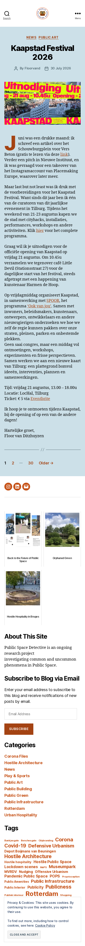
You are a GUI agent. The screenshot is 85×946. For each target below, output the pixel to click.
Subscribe (19, 729)
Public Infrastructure (23, 802)
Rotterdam (14, 808)
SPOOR (52, 300)
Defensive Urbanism (51, 846)
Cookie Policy (45, 925)
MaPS (43, 867)
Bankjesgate (11, 840)
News (31, 37)
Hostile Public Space (53, 861)
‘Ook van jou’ (39, 306)
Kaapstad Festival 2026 (42, 52)
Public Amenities (16, 881)
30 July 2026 (61, 68)
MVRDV (10, 872)
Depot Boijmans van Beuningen (30, 851)
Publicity (35, 887)
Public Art (48, 37)
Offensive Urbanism (51, 872)
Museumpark (62, 866)
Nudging (26, 872)
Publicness (58, 887)
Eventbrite (40, 398)
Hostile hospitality (17, 862)
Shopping (65, 895)
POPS (55, 876)
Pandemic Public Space (26, 876)
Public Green (16, 795)
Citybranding (46, 840)
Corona (64, 839)
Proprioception (71, 876)
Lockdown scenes (21, 866)
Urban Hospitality (20, 815)
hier (40, 230)
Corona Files (16, 756)
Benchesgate (28, 840)
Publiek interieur (13, 895)
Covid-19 (15, 846)
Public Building (18, 789)
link (64, 154)
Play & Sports (17, 776)
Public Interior (14, 887)
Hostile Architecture (23, 762)
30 (30, 463)
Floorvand (32, 68)
